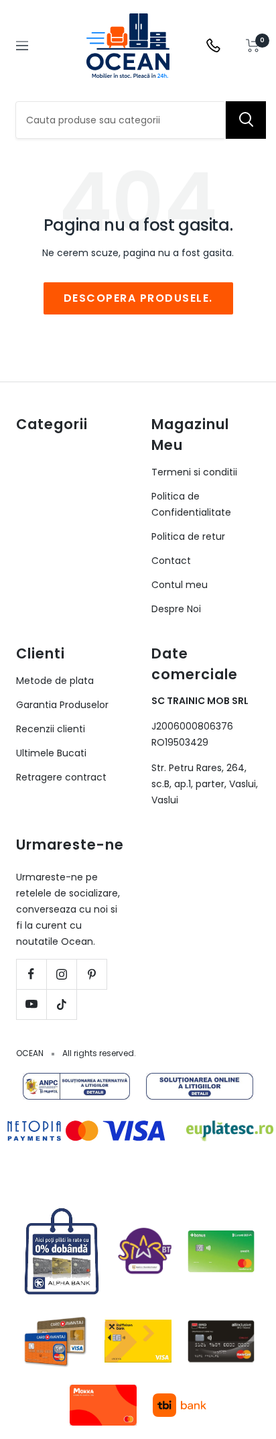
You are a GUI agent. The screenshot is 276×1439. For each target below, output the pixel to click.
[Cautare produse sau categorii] (246, 120)
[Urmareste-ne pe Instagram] (61, 974)
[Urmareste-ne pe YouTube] (31, 1004)
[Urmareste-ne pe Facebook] (31, 974)
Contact (171, 560)
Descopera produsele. (138, 298)
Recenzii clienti (50, 729)
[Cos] (253, 45)
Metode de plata (55, 680)
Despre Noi (176, 609)
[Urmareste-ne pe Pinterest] (91, 974)
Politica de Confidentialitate (191, 504)
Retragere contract (61, 777)
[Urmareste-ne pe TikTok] (61, 1004)
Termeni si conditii (194, 472)
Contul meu (179, 584)
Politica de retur (188, 536)
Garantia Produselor (62, 704)
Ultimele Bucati (51, 753)
